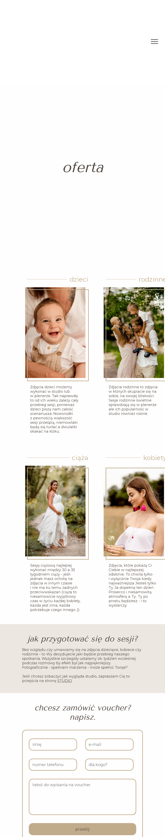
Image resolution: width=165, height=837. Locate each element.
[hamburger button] (154, 42)
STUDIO (64, 681)
